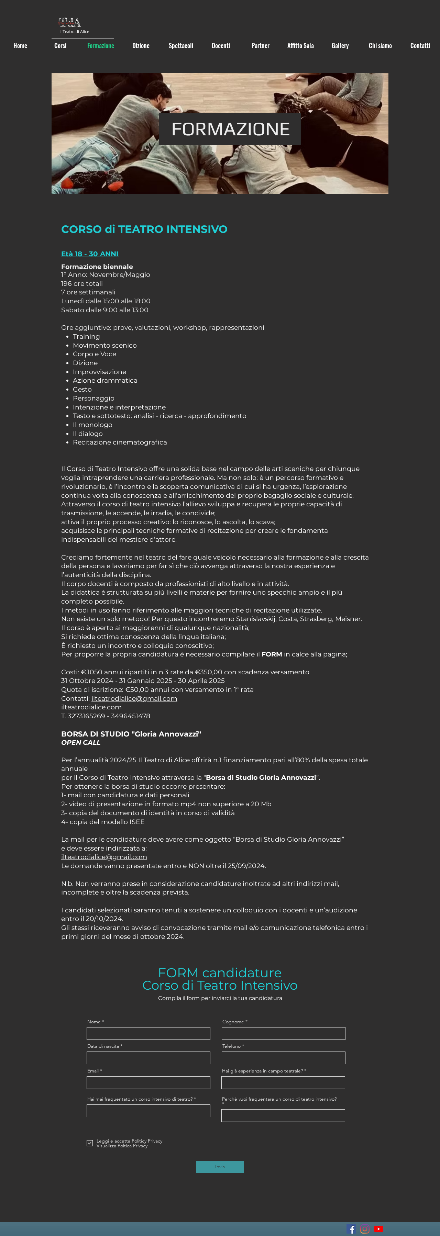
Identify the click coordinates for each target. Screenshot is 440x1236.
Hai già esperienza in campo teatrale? (262, 1070)
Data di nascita (103, 1046)
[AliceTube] (378, 1229)
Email (93, 1070)
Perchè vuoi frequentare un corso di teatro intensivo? (279, 1099)
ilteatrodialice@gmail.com (134, 699)
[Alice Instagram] (365, 1229)
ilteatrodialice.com (91, 707)
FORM (272, 654)
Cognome (233, 1021)
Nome (94, 1021)
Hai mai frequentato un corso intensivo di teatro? (139, 1099)
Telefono (231, 1046)
